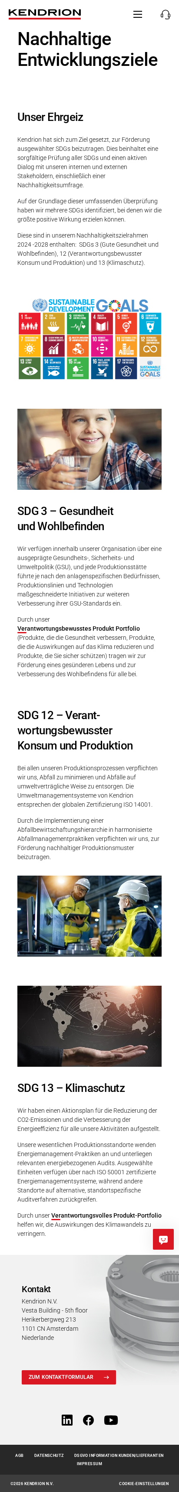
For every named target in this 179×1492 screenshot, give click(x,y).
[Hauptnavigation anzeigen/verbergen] (138, 14)
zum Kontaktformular (61, 1377)
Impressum (89, 1464)
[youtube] (111, 1421)
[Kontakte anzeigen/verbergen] (163, 14)
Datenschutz (49, 1455)
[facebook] (88, 1421)
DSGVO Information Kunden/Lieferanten (119, 1455)
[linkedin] (67, 1421)
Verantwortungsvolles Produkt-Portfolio (106, 1215)
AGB (19, 1455)
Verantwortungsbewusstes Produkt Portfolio (78, 628)
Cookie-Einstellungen (144, 1484)
